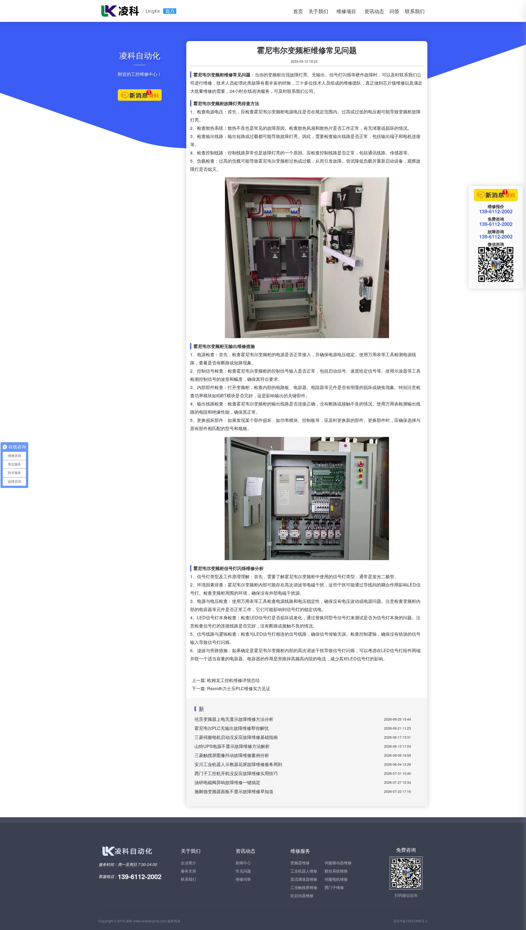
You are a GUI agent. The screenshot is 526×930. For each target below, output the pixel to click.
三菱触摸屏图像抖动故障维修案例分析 (232, 755)
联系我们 (415, 11)
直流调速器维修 (303, 879)
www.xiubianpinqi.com (150, 921)
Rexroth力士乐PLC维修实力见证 (238, 688)
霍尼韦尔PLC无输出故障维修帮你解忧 (232, 728)
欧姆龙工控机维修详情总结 (233, 680)
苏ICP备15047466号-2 (410, 921)
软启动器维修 (301, 895)
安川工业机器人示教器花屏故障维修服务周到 (238, 764)
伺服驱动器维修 (338, 862)
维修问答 (243, 879)
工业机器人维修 (303, 871)
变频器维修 (300, 862)
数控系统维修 (336, 871)
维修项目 (346, 11)
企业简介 (188, 862)
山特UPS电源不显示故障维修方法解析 (232, 746)
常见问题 (243, 871)
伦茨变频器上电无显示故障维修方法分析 (234, 719)
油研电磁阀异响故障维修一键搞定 (227, 782)
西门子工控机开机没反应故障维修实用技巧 (236, 773)
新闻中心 (243, 862)
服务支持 (188, 871)
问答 (394, 11)
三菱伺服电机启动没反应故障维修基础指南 (236, 737)
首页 (298, 11)
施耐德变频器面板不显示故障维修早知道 (234, 791)
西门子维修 (334, 887)
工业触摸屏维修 (303, 887)
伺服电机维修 (336, 879)
